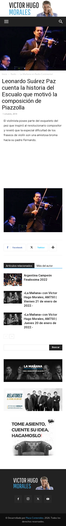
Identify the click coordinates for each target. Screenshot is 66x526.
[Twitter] (38, 499)
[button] (6, 22)
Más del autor (45, 265)
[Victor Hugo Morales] (33, 8)
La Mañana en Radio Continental (36, 74)
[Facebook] (18, 499)
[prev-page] (6, 336)
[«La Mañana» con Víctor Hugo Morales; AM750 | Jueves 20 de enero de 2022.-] (13, 319)
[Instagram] (28, 499)
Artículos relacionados (19, 265)
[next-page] (12, 336)
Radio (13, 74)
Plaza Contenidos (34, 517)
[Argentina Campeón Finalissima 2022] (13, 279)
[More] (53, 247)
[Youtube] (48, 499)
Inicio (4, 74)
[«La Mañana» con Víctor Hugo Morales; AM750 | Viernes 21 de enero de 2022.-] (13, 297)
